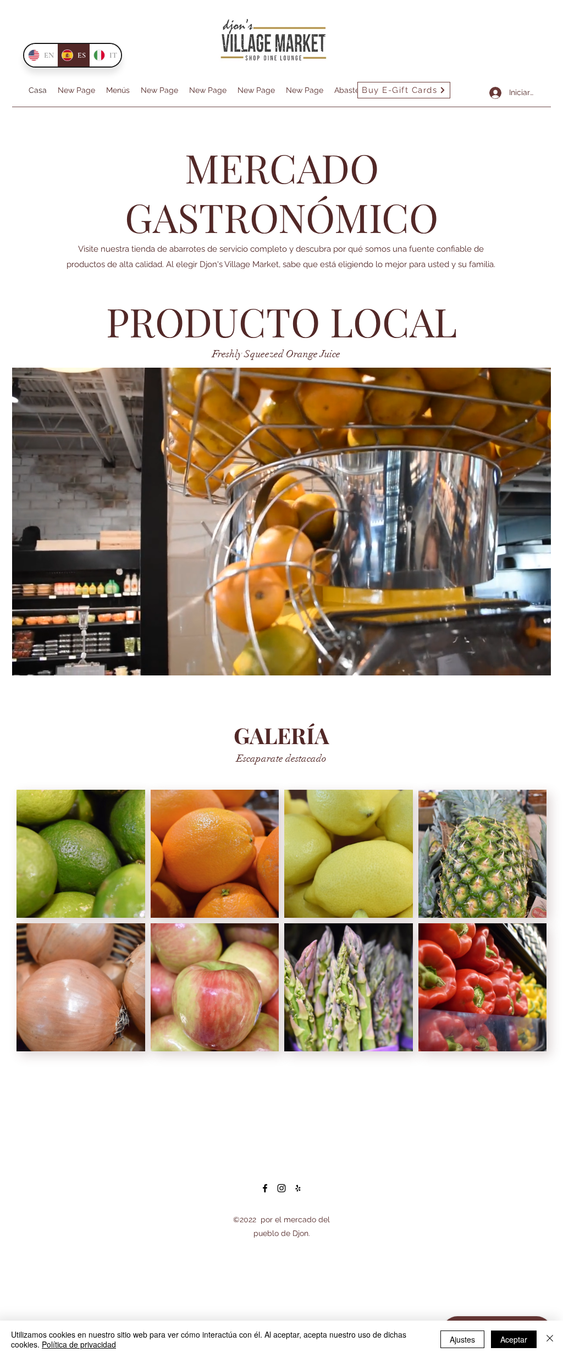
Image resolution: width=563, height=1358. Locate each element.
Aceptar (513, 1339)
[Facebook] (265, 1188)
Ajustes (462, 1339)
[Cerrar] (549, 1339)
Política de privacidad (79, 1344)
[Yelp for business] (297, 1188)
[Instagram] (281, 1188)
